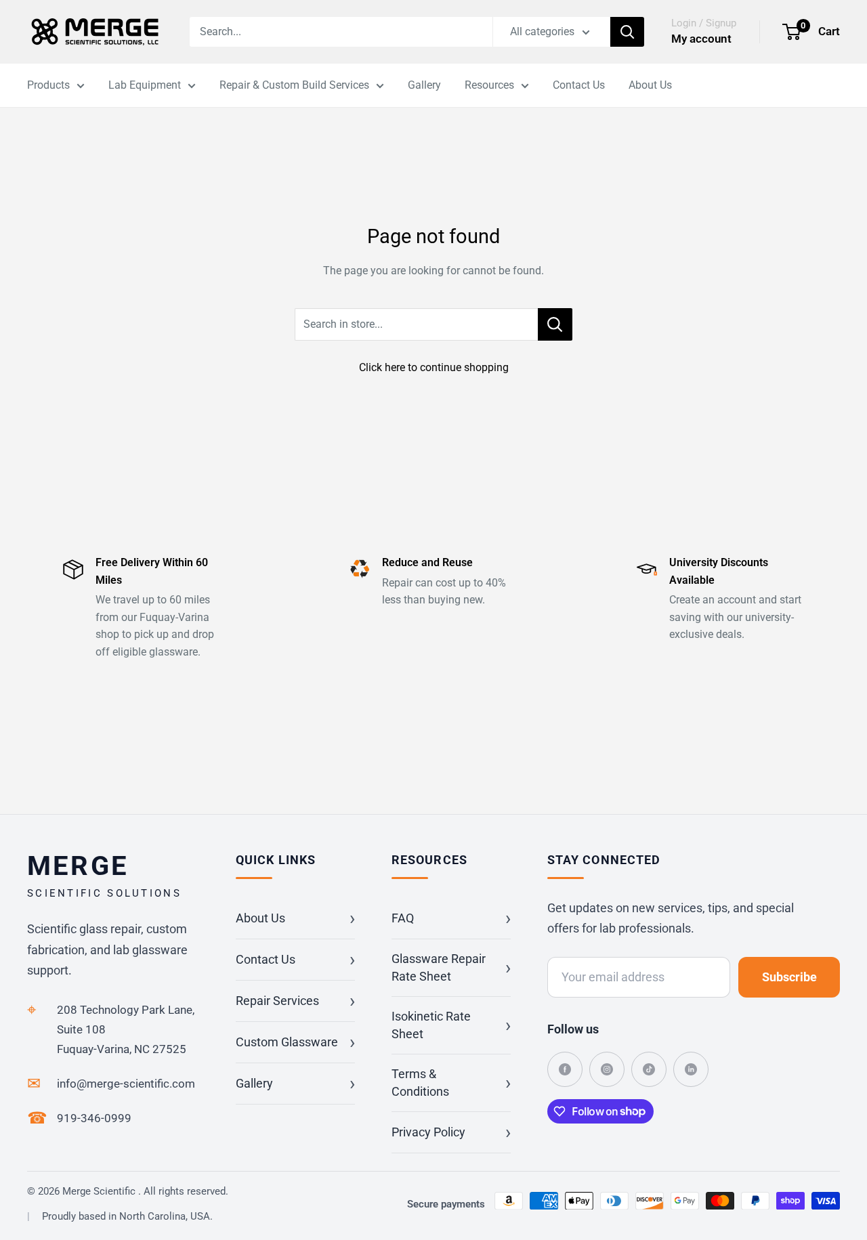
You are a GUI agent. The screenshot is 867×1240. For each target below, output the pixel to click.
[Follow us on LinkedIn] (691, 1069)
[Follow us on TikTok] (649, 1069)
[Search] (627, 32)
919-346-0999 (94, 1118)
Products (48, 85)
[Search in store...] (555, 324)
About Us (650, 85)
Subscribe (789, 977)
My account (701, 38)
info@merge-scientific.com (126, 1083)
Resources (489, 85)
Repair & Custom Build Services (294, 85)
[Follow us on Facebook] (565, 1069)
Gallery (424, 85)
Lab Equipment (144, 85)
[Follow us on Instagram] (607, 1069)
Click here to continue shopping (434, 367)
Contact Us (579, 85)
